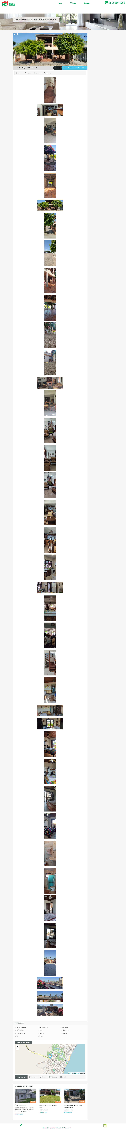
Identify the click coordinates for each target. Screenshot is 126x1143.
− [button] (17, 1049)
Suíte (41, 1036)
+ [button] (17, 1046)
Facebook (34, 1077)
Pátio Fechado (66, 1030)
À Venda (73, 3)
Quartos (42, 1033)
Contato (87, 3)
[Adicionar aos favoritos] (15, 35)
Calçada (42, 1030)
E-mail (64, 1077)
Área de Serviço (44, 1027)
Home (60, 3)
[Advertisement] (34, 1137)
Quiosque (64, 1033)
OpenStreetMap (76, 1073)
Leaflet (69, 1073)
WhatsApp (54, 1077)
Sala (18, 1036)
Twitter (44, 1077)
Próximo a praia (21, 1033)
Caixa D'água (20, 1030)
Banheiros (65, 1027)
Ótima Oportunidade (20, 1105)
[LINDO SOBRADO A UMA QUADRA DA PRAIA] (50, 1056)
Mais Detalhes (24, 1111)
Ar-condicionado (21, 1027)
